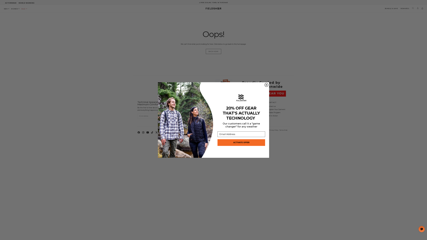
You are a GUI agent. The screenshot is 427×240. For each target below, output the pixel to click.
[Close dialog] (266, 85)
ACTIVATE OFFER (241, 142)
